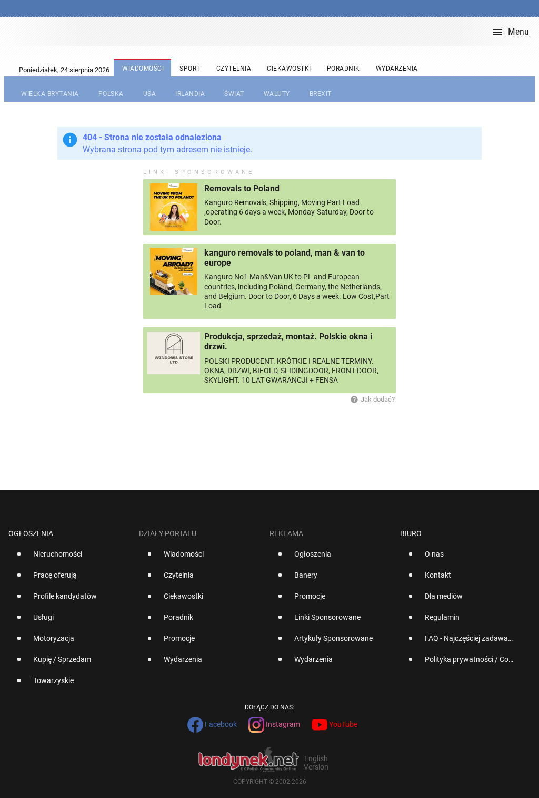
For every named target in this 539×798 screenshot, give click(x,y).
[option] (69, 558)
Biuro (411, 533)
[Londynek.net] (274, 31)
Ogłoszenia (30, 533)
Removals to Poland (242, 188)
